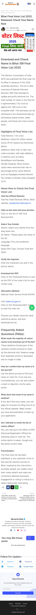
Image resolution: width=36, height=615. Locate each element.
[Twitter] (12, 487)
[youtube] (18, 530)
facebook (28, 562)
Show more (29, 538)
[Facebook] (8, 487)
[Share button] (21, 487)
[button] (29, 4)
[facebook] (11, 530)
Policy (25, 603)
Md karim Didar (17, 519)
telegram (10, 566)
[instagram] (21, 530)
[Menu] (2, 4)
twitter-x (10, 562)
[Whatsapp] (16, 487)
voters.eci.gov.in (12, 301)
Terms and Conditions (18, 606)
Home (3, 10)
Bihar (7, 10)
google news (28, 566)
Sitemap (18, 603)
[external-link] (25, 530)
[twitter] (14, 530)
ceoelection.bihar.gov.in (20, 203)
